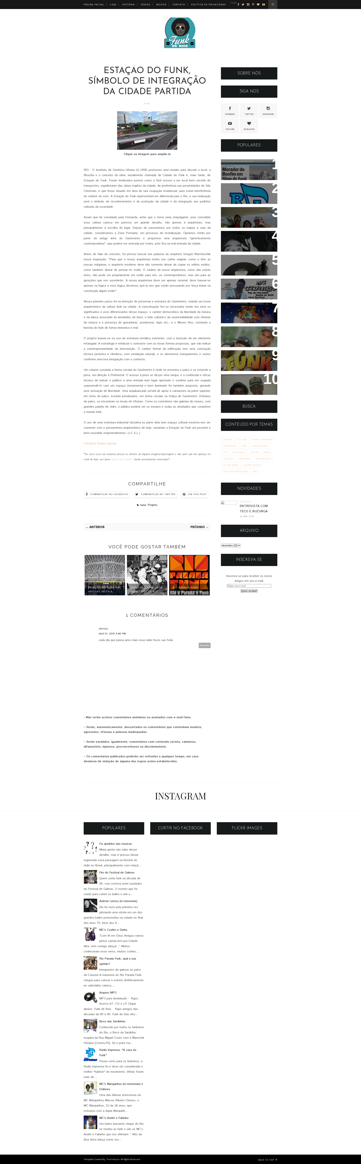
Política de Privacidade (208, 4)
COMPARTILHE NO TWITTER (158, 494)
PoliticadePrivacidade (235, 471)
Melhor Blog (263, 458)
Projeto (152, 505)
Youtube (228, 458)
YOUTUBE (230, 129)
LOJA (113, 4)
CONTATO (178, 4)
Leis (225, 452)
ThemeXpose (113, 1159)
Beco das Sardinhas (112, 1021)
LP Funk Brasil (231, 465)
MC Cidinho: (234, 284)
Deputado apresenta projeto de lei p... (146, 589)
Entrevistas (229, 445)
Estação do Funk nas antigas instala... (104, 589)
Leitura (254, 452)
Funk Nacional (260, 445)
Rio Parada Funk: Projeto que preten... (189, 589)
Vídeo (267, 452)
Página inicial (94, 4)
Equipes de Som (252, 465)
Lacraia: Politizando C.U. (245, 212)
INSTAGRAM (268, 114)
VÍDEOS (145, 4)
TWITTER (249, 114)
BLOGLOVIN (249, 129)
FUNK (244, 445)
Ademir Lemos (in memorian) (248, 236)
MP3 (255, 471)
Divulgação (238, 452)
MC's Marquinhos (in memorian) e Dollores (242, 382)
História (227, 439)
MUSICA (161, 4)
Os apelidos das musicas (115, 844)
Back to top (266, 1159)
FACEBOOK (230, 114)
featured (235, 8)
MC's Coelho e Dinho (113, 930)
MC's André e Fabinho (243, 307)
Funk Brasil (244, 458)
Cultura (242, 439)
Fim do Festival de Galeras (116, 872)
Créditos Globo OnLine (100, 443)
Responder (205, 645)
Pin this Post (197, 494)
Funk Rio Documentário (244, 355)
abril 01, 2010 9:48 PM (112, 634)
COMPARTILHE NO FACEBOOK (109, 494)
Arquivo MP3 (235, 260)
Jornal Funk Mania (262, 439)
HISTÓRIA (128, 4)
